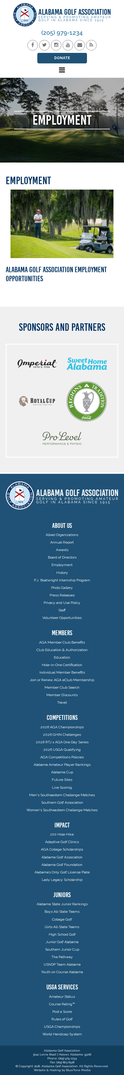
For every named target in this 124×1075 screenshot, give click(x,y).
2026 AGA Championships (62, 727)
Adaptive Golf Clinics (62, 842)
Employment (62, 565)
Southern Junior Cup (62, 949)
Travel (62, 702)
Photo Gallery (62, 588)
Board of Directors (62, 557)
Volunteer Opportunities (62, 618)
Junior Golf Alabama (62, 942)
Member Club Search (62, 687)
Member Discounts (62, 695)
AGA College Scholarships (62, 849)
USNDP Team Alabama (62, 964)
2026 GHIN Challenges (62, 734)
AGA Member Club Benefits (62, 642)
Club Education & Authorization (62, 650)
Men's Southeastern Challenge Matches (62, 795)
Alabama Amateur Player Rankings (62, 765)
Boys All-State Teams (62, 911)
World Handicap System (62, 1034)
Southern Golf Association (62, 802)
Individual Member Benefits (62, 672)
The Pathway (62, 957)
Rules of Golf (62, 1019)
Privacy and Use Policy (62, 603)
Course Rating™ (62, 1004)
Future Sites (62, 780)
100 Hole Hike (62, 834)
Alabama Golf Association (62, 857)
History (62, 573)
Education (62, 657)
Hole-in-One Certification (62, 665)
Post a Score (62, 1012)
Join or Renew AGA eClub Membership (62, 680)
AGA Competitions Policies (62, 757)
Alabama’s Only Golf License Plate (62, 872)
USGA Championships (62, 1027)
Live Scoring (62, 787)
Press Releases (62, 595)
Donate (62, 58)
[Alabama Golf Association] (62, 14)
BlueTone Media (78, 1070)
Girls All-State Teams (62, 927)
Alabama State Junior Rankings (62, 904)
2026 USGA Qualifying (62, 750)
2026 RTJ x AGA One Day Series (62, 742)
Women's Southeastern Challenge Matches (62, 810)
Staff (62, 610)
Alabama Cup (62, 772)
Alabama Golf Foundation (62, 865)
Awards (62, 550)
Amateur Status (62, 996)
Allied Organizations (62, 535)
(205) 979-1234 (62, 32)
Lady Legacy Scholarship (62, 880)
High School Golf (62, 934)
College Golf (62, 919)
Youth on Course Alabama (62, 972)
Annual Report (62, 542)
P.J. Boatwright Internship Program (62, 580)
